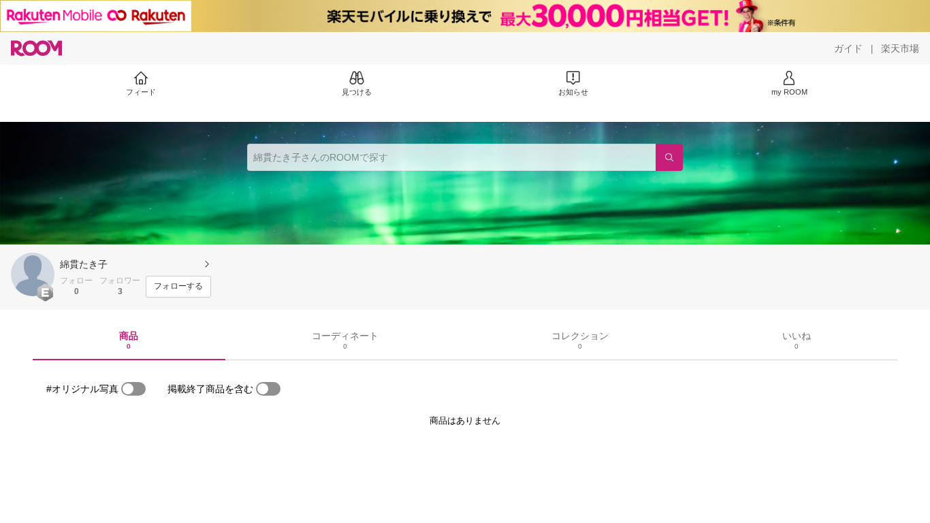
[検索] (669, 157)
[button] (32, 274)
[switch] (133, 389)
